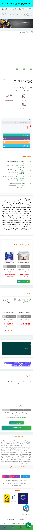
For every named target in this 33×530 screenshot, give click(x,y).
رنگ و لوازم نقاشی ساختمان (21, 243)
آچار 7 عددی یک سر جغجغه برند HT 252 (15, 161)
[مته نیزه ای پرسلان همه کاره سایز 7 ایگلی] (28, 175)
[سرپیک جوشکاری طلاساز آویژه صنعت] (11, 80)
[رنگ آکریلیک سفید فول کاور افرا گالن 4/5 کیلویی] (9, 255)
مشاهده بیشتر (16, 425)
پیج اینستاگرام (14, 475)
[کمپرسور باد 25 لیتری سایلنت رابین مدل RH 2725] (16, 392)
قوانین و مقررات (20, 518)
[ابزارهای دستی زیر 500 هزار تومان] (16, 23)
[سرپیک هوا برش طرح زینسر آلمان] (8, 80)
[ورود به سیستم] (2, 9)
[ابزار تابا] (16, 9)
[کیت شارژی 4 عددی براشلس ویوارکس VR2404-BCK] (24, 304)
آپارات (5, 475)
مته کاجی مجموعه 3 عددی (18, 182)
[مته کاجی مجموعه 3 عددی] (28, 182)
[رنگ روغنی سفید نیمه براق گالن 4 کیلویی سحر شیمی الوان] (23, 255)
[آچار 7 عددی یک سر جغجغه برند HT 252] (28, 161)
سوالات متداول (10, 518)
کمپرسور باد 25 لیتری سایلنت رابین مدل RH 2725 (16, 411)
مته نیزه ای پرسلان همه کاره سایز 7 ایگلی (15, 175)
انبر (10, 218)
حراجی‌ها (28, 374)
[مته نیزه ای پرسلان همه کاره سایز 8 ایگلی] (28, 168)
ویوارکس (28, 291)
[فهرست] (30, 9)
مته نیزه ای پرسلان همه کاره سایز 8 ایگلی (15, 168)
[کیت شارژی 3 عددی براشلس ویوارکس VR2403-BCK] (9, 304)
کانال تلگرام (25, 475)
